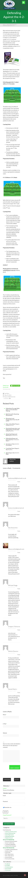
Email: (4, 795)
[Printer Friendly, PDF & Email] (15, 385)
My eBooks (7, 863)
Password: (5, 801)
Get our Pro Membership (8, 839)
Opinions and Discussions (11, 831)
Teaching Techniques (9, 836)
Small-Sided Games (9, 834)
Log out (4, 788)
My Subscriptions (9, 867)
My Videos (7, 865)
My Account (8, 870)
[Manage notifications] (25, 875)
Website (5, 733)
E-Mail (5, 723)
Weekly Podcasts (9, 837)
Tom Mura (6, 393)
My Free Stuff (8, 868)
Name (5, 714)
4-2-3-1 (7, 398)
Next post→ (17, 779)
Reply (18, 481)
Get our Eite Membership (8, 847)
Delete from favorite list (6, 387)
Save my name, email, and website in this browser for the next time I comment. (11, 745)
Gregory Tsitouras (14, 626)
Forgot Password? (7, 815)
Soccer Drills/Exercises (10, 833)
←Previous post (7, 779)
